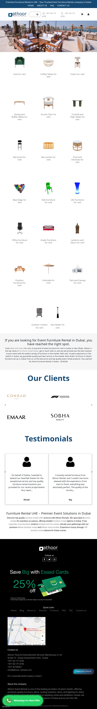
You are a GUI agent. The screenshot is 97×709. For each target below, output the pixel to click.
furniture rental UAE (34, 518)
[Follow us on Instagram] (54, 559)
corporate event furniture (19, 524)
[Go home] (48, 548)
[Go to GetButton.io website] (6, 706)
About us (42, 5)
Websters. (64, 706)
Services (43, 610)
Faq (52, 5)
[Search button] (37, 14)
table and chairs (17, 348)
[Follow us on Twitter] (49, 559)
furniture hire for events (49, 524)
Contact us (63, 5)
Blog (22, 610)
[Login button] (88, 14)
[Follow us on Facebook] (44, 559)
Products (54, 610)
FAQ (64, 610)
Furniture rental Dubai (28, 351)
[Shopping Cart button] (82, 14)
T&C (71, 610)
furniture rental (59, 521)
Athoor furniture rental (27, 527)
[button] (37, 47)
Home (31, 5)
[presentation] (5, 405)
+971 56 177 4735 (49, 14)
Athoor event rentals (50, 527)
